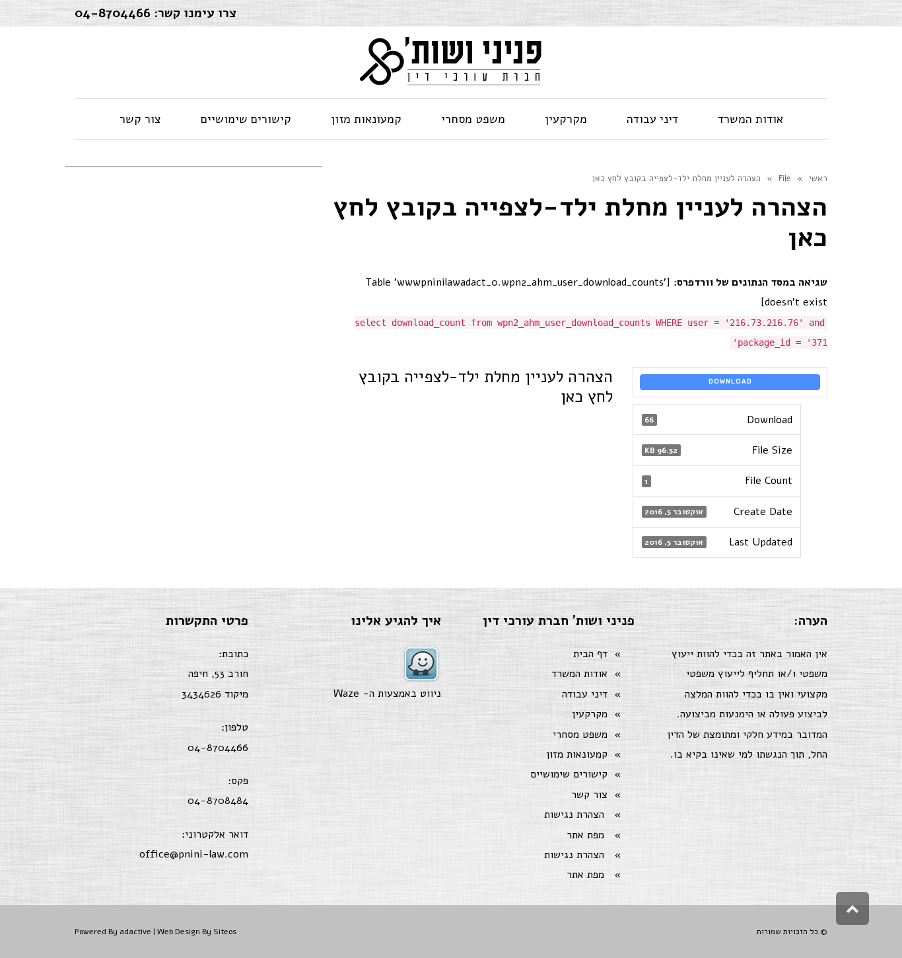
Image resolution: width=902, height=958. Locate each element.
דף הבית (590, 654)
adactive (135, 931)
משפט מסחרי (580, 734)
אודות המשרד (579, 673)
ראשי (818, 178)
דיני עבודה (584, 694)
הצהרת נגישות (574, 814)
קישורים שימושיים (568, 774)
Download (730, 381)
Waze (346, 693)
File (785, 178)
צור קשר (589, 794)
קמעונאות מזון (576, 754)
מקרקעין (589, 714)
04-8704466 (113, 13)
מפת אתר (585, 835)
